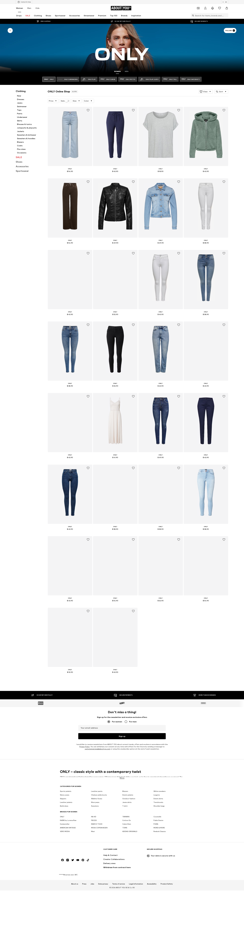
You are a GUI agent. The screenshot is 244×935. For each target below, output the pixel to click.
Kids (37, 8)
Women (19, 8)
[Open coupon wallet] (198, 8)
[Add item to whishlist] (87, 110)
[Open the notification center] (212, 8)
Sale (63, 101)
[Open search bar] (192, 15)
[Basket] (226, 8)
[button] (205, 92)
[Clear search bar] (226, 15)
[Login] (205, 8)
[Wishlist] (219, 8)
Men (29, 8)
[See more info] (70, 175)
